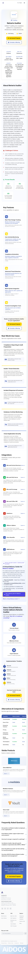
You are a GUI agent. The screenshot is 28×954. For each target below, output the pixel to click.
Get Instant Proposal (14, 38)
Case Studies (13, 923)
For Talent (19, 2)
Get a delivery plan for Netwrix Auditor (13, 594)
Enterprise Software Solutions (22, 917)
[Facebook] (8, 908)
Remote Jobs (22, 921)
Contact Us (17, 943)
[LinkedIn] (2, 908)
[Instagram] (11, 908)
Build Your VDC (13, 916)
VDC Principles (13, 926)
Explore (22, 465)
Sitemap (21, 943)
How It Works (4, 918)
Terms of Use (10, 943)
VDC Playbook (13, 918)
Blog (20, 923)
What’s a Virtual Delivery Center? (10, 598)
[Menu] (24, 3)
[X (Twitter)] (5, 908)
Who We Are (3, 916)
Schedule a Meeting (15, 42)
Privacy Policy (4, 943)
